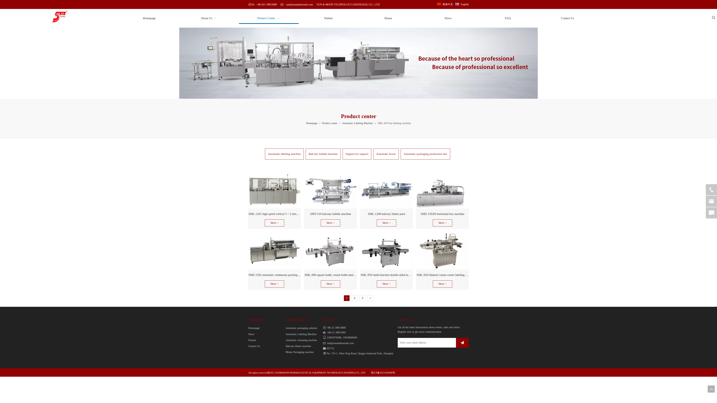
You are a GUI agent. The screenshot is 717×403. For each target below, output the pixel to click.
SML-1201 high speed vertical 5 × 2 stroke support (274, 213)
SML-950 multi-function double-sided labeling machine (386, 275)
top (711, 389)
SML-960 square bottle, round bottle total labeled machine (330, 275)
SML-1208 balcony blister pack (386, 213)
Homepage (254, 328)
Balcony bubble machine (323, 153)
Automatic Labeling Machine (301, 334)
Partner (252, 340)
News (251, 334)
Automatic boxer (386, 153)
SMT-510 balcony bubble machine (330, 213)
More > (274, 222)
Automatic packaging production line (425, 153)
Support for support (357, 153)
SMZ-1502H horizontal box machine (442, 213)
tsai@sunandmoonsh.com (299, 4)
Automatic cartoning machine (301, 340)
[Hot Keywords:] (713, 18)
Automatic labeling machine (284, 153)
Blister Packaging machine (300, 352)
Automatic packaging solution (301, 328)
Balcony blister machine (298, 346)
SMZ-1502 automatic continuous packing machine (274, 275)
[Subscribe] (462, 343)
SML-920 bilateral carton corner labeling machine (442, 275)
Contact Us (254, 346)
